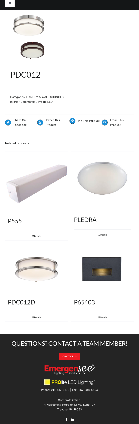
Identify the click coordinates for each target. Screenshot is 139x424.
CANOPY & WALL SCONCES (45, 97)
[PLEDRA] (102, 182)
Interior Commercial (23, 101)
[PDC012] (36, 35)
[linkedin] (72, 419)
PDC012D (21, 302)
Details (37, 236)
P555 (15, 221)
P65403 (84, 302)
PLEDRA (85, 219)
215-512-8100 (60, 390)
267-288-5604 (88, 390)
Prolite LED (45, 101)
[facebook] (66, 419)
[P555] (36, 182)
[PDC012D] (36, 269)
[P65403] (102, 269)
